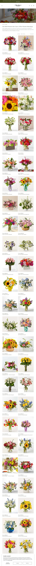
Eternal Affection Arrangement (23, 214)
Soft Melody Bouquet (22, 334)
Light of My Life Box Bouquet (23, 274)
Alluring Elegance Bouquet (23, 254)
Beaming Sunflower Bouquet (23, 516)
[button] (2, 6)
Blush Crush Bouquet (22, 394)
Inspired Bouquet (5, 314)
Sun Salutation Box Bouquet (23, 354)
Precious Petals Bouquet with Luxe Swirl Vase (25, 435)
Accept (17, 563)
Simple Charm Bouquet (6, 154)
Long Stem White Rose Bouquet (8, 394)
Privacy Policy (10, 560)
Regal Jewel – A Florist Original (23, 174)
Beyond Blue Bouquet (6, 254)
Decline (27, 563)
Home (3, 24)
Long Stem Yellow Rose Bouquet (24, 374)
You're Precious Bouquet (6, 73)
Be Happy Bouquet (5, 294)
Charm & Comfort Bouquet (7, 234)
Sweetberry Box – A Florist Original (8, 374)
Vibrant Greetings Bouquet (23, 314)
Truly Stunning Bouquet (6, 53)
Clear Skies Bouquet (21, 294)
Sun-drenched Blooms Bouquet (23, 194)
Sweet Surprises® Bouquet (23, 134)
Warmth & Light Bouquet (22, 536)
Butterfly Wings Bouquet (22, 414)
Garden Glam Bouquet (6, 214)
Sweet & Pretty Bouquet (22, 73)
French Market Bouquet (6, 174)
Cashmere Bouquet (5, 334)
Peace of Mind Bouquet (6, 516)
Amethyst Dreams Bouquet (7, 194)
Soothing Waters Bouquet (7, 536)
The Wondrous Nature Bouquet (23, 53)
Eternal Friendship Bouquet (7, 134)
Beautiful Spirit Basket (22, 234)
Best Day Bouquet (5, 414)
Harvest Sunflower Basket (6, 354)
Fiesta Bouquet (21, 154)
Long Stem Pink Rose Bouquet (7, 274)
